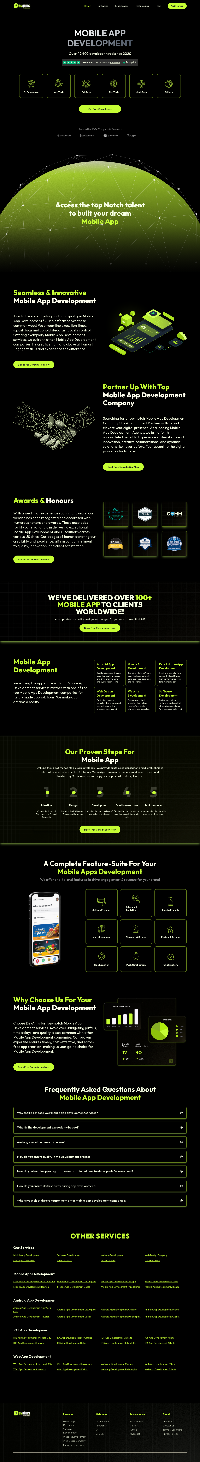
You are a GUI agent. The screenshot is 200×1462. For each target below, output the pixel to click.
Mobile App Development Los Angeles (76, 1281)
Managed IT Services (24, 1260)
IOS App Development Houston (29, 1342)
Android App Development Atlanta (162, 1316)
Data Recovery (152, 1260)
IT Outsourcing (108, 1260)
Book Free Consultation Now (33, 364)
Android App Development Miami (162, 1309)
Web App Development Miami (160, 1364)
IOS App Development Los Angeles (74, 1337)
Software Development (68, 1255)
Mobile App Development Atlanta (162, 1286)
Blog (158, 5)
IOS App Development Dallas (71, 1342)
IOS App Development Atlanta (160, 1342)
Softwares (103, 5)
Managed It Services (73, 1444)
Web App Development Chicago (117, 1364)
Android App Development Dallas (74, 1316)
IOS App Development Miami (159, 1337)
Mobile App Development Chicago (118, 1281)
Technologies (142, 5)
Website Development (112, 1255)
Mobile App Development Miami (161, 1281)
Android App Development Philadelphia (121, 1316)
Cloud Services (64, 1260)
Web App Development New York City (32, 1364)
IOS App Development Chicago (116, 1337)
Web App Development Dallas (72, 1369)
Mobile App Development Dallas (73, 1286)
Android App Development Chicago (119, 1309)
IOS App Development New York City (32, 1337)
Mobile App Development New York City (34, 1281)
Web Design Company (156, 1255)
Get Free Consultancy (100, 109)
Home (87, 5)
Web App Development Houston (29, 1369)
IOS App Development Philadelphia (118, 1342)
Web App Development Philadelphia (119, 1369)
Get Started (177, 6)
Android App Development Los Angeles (76, 1309)
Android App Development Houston (31, 1316)
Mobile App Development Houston (31, 1286)
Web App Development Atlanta (160, 1369)
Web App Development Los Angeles (75, 1364)
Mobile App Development (26, 1255)
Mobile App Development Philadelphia (120, 1286)
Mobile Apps (121, 5)
